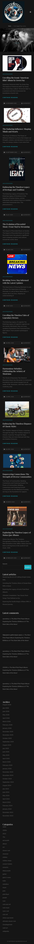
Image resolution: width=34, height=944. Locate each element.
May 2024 (6, 795)
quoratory (26, 103)
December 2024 (8, 772)
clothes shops (7, 860)
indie (4, 881)
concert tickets (7, 864)
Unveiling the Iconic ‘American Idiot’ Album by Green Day (16, 79)
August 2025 (7, 745)
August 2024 (7, 785)
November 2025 (8, 735)
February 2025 (7, 765)
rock (4, 901)
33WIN (5, 667)
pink (4, 891)
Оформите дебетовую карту (12, 635)
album (5, 844)
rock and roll (7, 904)
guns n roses (7, 877)
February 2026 (7, 725)
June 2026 (6, 711)
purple (5, 897)
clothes (5, 857)
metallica (6, 884)
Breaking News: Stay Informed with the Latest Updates (16, 281)
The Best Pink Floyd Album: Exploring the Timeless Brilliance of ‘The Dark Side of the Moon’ (16, 621)
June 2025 (6, 752)
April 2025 (6, 758)
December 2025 (8, 731)
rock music (6, 908)
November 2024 (8, 775)
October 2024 (7, 779)
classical (5, 854)
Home (9, 26)
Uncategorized (8, 74)
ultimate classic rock (9, 921)
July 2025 (6, 748)
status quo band (8, 918)
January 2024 (7, 809)
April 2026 (6, 718)
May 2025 (6, 755)
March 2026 (7, 721)
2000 (4, 827)
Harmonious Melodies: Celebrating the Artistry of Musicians (14, 371)
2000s (5, 830)
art (4, 847)
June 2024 (6, 792)
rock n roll (6, 911)
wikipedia (6, 931)
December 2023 (8, 812)
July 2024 (6, 789)
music (4, 887)
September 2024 (8, 782)
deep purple (6, 871)
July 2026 (6, 708)
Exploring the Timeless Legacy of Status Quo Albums (17, 533)
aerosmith (6, 840)
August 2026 (7, 704)
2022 (4, 833)
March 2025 (7, 762)
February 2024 (7, 805)
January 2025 (7, 768)
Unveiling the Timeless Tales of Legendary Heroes (16, 316)
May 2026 (6, 715)
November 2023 (8, 816)
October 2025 (7, 738)
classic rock (6, 850)
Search (5, 564)
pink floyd (6, 894)
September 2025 (8, 741)
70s (4, 837)
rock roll (5, 914)
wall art (5, 928)
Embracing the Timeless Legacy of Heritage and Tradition (16, 188)
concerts (5, 867)
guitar (5, 874)
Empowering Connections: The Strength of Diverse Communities (17, 475)
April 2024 (6, 799)
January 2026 (7, 728)
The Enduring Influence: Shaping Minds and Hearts (17, 130)
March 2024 (7, 802)
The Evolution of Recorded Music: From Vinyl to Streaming (16, 225)
